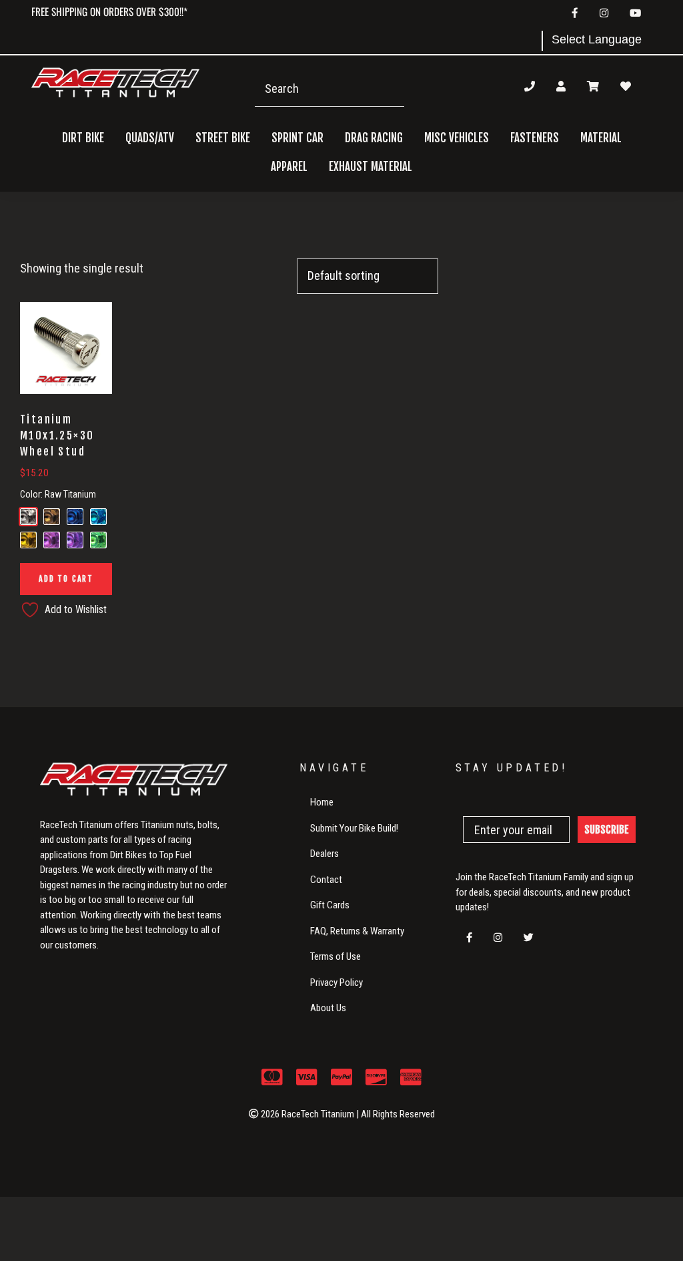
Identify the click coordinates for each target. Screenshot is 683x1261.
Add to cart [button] (66, 579)
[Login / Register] (561, 86)
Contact (326, 880)
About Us (328, 1008)
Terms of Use (335, 956)
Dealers (324, 854)
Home (321, 802)
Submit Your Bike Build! (354, 828)
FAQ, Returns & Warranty (357, 931)
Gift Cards (330, 905)
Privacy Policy (336, 982)
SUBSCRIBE (606, 829)
